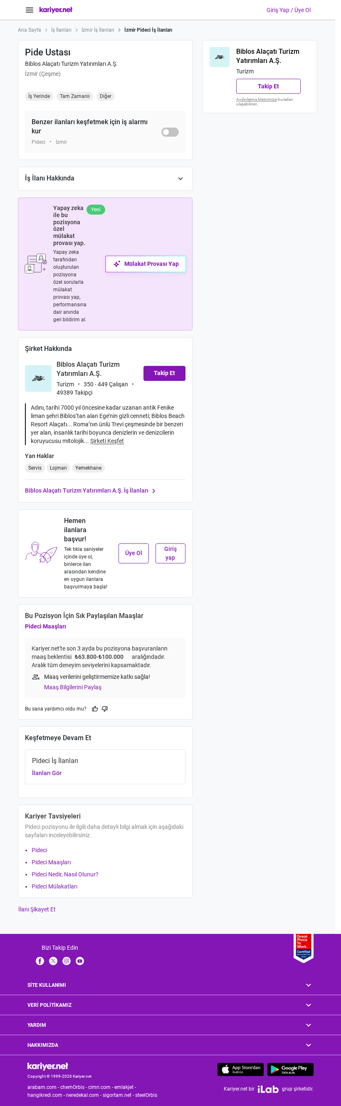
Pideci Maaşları (45, 626)
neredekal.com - (84, 1095)
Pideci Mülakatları (54, 886)
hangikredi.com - (46, 1095)
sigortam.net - (119, 1095)
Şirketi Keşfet (107, 441)
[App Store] (240, 1069)
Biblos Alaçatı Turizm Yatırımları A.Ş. (71, 63)
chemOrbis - (74, 1087)
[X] (53, 960)
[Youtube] (80, 960)
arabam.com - (43, 1087)
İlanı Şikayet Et (37, 909)
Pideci (39, 850)
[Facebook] (40, 960)
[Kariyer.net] (47, 1066)
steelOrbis (146, 1095)
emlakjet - (125, 1087)
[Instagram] (66, 960)
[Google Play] (290, 1069)
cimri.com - (101, 1087)
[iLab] (268, 1089)
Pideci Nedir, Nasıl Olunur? (65, 874)
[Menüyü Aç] (30, 10)
